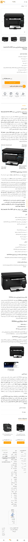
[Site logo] (14, 2)
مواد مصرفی (14, 204)
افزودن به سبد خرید (12, 82)
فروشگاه (21, 458)
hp (17, 119)
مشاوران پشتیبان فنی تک (14, 200)
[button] (25, 21)
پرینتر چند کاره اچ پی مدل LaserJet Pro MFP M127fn (20, 434)
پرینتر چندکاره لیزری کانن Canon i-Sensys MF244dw (7, 434)
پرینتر (22, 6)
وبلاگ (22, 461)
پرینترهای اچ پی (24, 400)
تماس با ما (22, 467)
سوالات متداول (24, 469)
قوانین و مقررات (25, 465)
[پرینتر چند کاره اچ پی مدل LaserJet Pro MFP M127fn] (20, 427)
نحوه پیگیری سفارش (24, 460)
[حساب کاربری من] (1, 2)
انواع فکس (7, 202)
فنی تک (5, 402)
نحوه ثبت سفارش (24, 455)
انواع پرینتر (12, 202)
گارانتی (25, 472)
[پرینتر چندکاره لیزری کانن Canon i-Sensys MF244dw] (7, 427)
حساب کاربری (22, 455)
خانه (26, 6)
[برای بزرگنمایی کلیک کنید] (24, 32)
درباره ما (22, 464)
